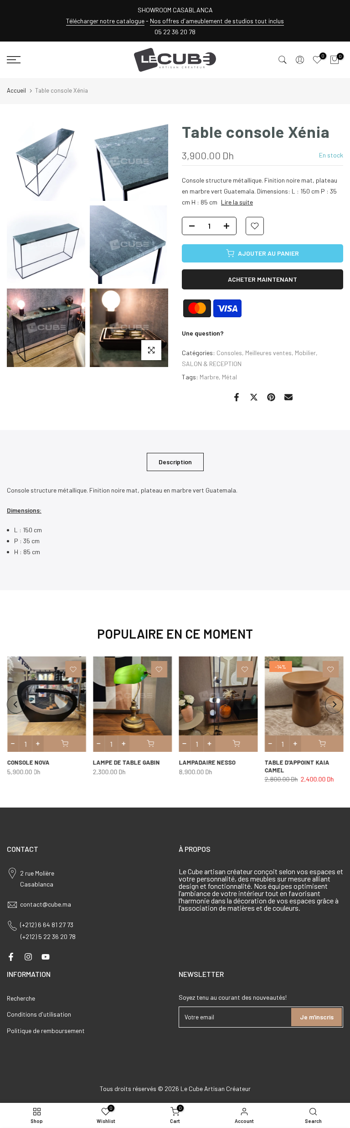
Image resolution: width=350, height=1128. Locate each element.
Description (175, 461)
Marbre (209, 377)
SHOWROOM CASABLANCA (175, 10)
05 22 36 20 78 (175, 32)
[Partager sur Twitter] (254, 397)
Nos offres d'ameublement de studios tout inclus (217, 21)
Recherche (21, 998)
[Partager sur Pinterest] (271, 397)
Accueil (16, 90)
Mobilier (305, 353)
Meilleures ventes (268, 353)
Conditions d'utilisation (39, 1014)
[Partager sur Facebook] (236, 397)
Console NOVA (28, 762)
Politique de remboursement (46, 1030)
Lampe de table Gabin (126, 762)
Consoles (229, 353)
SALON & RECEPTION (212, 363)
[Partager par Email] (288, 397)
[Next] (334, 704)
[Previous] (16, 704)
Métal (229, 377)
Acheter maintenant (262, 279)
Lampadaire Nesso (207, 762)
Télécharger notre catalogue (105, 21)
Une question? (203, 333)
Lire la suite (237, 202)
